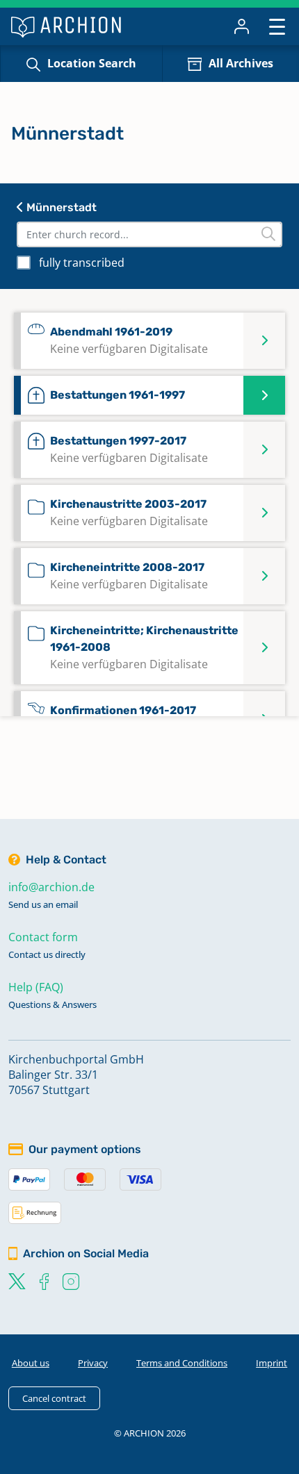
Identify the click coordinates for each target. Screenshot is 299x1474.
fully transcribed (81, 262)
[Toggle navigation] (277, 26)
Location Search (91, 63)
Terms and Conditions (181, 1363)
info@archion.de (51, 887)
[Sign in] (242, 26)
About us (30, 1363)
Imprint (271, 1363)
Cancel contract (54, 1398)
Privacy (93, 1363)
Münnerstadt (60, 207)
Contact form (43, 937)
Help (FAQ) (35, 987)
